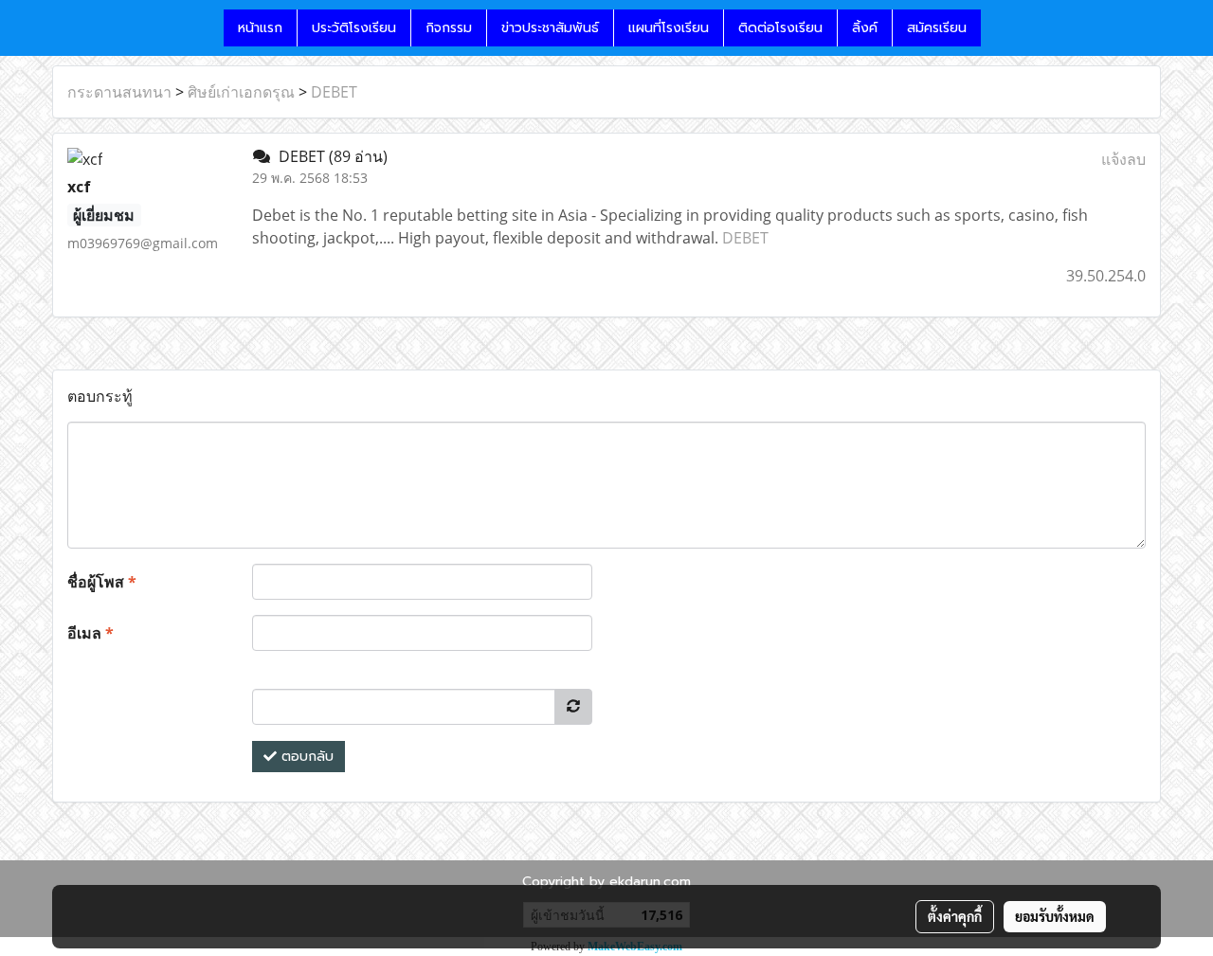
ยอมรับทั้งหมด (1055, 916)
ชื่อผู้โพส (101, 581)
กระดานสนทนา (119, 91)
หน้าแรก (260, 28)
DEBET (334, 91)
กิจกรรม (448, 28)
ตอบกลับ (305, 757)
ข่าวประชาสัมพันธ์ (550, 28)
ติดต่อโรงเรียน (780, 28)
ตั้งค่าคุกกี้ (955, 916)
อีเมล (90, 632)
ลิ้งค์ (865, 28)
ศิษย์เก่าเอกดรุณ (241, 91)
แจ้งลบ (1123, 159)
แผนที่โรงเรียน (668, 28)
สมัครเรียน (937, 28)
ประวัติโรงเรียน (354, 28)
